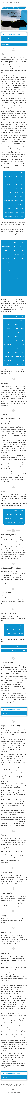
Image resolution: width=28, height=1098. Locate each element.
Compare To (16, 7)
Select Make (5, 7)
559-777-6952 (17, 1085)
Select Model (11, 7)
